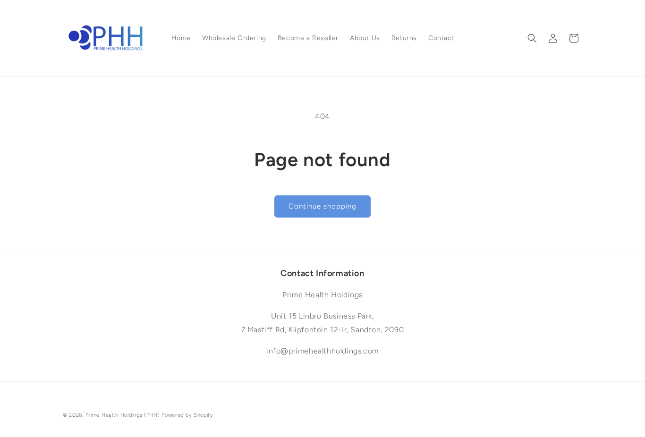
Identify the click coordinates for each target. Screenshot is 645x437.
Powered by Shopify (187, 415)
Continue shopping (322, 206)
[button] (532, 38)
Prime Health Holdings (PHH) (122, 415)
